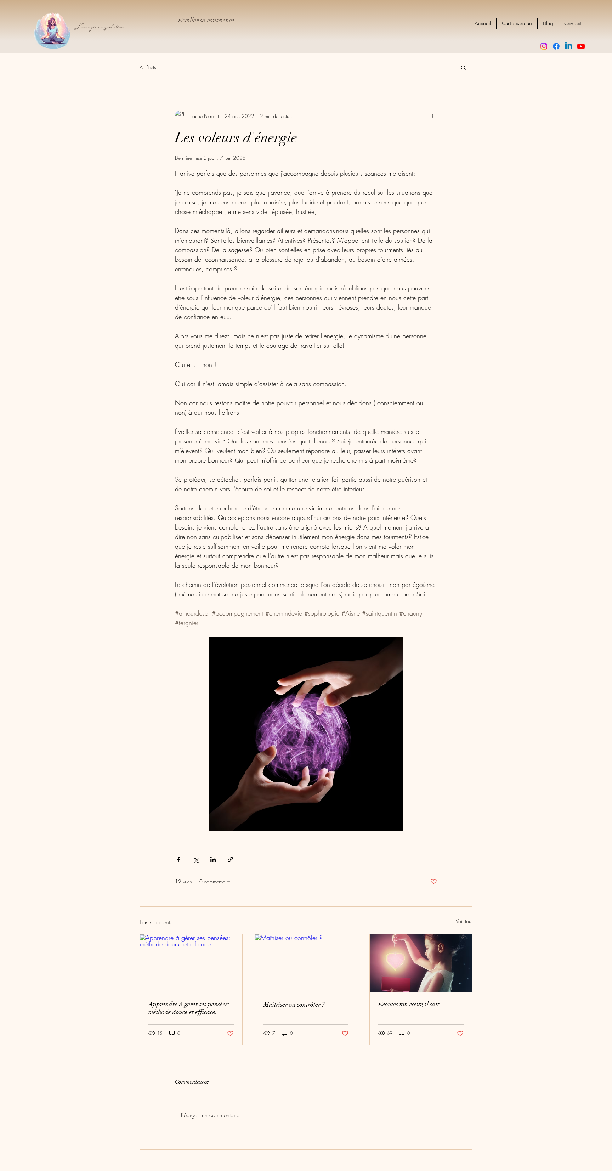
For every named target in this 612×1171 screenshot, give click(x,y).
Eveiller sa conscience (206, 20)
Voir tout (464, 921)
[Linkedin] (568, 46)
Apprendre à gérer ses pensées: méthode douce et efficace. (189, 1008)
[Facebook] (556, 46)
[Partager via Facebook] (178, 859)
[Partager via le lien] (230, 859)
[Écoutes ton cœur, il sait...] (421, 963)
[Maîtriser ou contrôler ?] (306, 963)
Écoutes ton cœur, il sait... (411, 1004)
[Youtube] (581, 46)
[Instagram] (543, 46)
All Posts (148, 67)
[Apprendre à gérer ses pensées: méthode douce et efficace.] (191, 963)
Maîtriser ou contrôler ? (294, 1004)
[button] (463, 67)
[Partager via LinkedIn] (213, 859)
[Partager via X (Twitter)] (195, 859)
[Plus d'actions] (433, 116)
